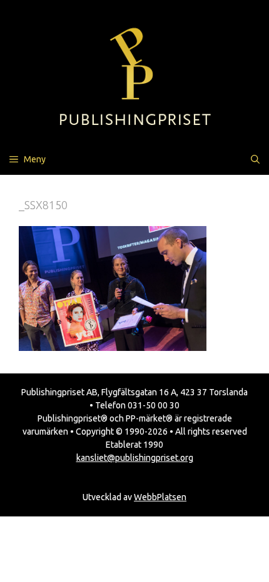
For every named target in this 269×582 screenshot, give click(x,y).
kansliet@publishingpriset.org (134, 458)
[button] (255, 159)
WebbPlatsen (160, 497)
